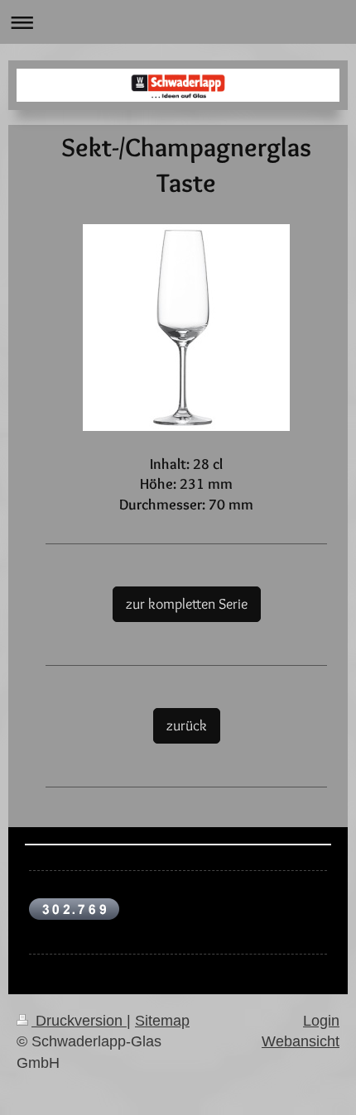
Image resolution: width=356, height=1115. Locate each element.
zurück (186, 725)
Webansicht (300, 1041)
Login (321, 1020)
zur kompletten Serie (187, 603)
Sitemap (162, 1020)
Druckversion (79, 1020)
